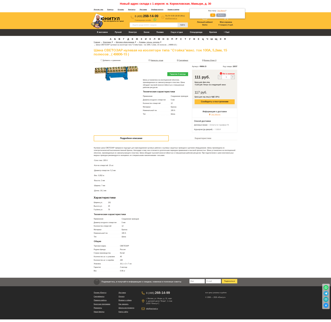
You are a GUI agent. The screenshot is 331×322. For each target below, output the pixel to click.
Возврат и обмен (125, 300)
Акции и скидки (173, 9)
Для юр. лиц (98, 9)
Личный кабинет (205, 22)
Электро (133, 32)
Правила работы (100, 300)
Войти (204, 25)
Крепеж (213, 32)
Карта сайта (123, 312)
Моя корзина (226, 22)
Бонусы (110, 9)
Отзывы (121, 9)
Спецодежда (196, 32)
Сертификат (183, 60)
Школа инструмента (126, 308)
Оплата (121, 296)
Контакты (131, 9)
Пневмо (160, 32)
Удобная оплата (157, 9)
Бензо (146, 32)
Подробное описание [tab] (131, 138)
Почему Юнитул (100, 293)
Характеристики (203, 138)
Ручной (118, 32)
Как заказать (124, 304)
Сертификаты (99, 296)
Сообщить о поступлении (214, 102)
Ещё (227, 32)
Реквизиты (98, 308)
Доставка (143, 9)
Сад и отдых (177, 32)
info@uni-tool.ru (171, 18)
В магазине (102, 32)
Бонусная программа (102, 304)
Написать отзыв (157, 60)
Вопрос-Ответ (210, 60)
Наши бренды (99, 312)
